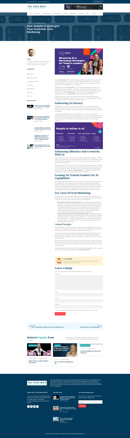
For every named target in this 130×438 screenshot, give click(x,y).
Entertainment (47, 13)
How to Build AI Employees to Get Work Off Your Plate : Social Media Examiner (42, 118)
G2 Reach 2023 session (84, 250)
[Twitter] (96, 2)
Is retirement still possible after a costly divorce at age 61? (68, 409)
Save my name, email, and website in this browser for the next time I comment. (77, 310)
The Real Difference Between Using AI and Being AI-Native (42, 128)
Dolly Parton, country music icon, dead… (38, 361)
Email (56, 298)
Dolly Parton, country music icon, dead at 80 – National (42, 106)
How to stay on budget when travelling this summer (66, 420)
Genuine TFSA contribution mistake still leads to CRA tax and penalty (67, 398)
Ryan (57, 359)
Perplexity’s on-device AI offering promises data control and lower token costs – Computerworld (41, 137)
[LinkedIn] (99, 2)
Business (37, 13)
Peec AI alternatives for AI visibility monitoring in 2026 (42, 145)
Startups (81, 13)
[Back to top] (127, 435)
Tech (87, 13)
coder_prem (33, 358)
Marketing (73, 13)
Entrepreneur (56, 13)
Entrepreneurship (85, 345)
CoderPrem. (81, 434)
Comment (58, 274)
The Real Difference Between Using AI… (90, 352)
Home (30, 13)
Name (57, 292)
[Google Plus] (102, 2)
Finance (65, 13)
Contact (94, 13)
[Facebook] (94, 2)
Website (57, 304)
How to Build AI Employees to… (64, 362)
